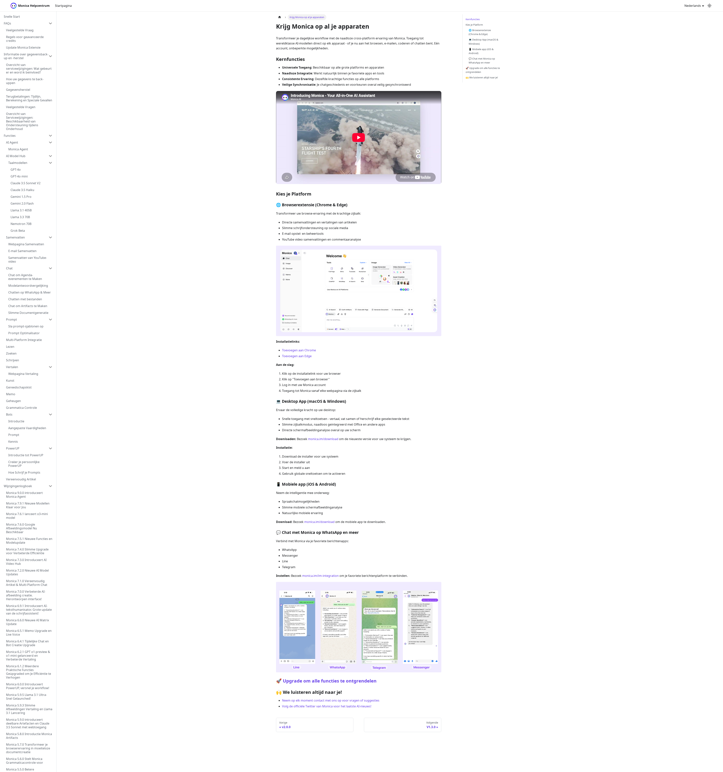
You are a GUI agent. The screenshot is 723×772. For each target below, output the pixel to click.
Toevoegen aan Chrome (299, 350)
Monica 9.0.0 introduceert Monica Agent (24, 495)
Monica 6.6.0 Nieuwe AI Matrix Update (27, 622)
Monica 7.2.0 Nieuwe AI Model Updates (27, 572)
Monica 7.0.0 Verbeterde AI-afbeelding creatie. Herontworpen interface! (25, 595)
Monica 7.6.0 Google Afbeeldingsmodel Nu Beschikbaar (21, 528)
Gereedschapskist (19, 387)
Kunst (10, 380)
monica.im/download (323, 439)
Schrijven (12, 360)
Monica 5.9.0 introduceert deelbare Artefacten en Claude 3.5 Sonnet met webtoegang (27, 723)
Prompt (11, 319)
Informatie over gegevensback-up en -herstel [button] (26, 56)
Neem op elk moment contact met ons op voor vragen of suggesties (330, 700)
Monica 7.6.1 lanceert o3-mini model (27, 516)
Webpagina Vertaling (23, 374)
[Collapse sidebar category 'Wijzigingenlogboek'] (50, 486)
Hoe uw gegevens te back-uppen (24, 81)
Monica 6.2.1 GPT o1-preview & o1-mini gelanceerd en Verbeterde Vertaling (28, 655)
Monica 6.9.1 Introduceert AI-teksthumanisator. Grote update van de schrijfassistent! (29, 609)
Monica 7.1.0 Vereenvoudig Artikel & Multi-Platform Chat (26, 583)
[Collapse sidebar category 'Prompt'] (50, 319)
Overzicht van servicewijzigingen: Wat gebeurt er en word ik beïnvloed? (29, 68)
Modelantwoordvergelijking (28, 286)
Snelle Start (12, 17)
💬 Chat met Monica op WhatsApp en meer (482, 60)
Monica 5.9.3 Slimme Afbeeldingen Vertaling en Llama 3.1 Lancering (29, 709)
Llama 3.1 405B (21, 210)
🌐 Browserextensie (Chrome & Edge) (480, 32)
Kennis (13, 442)
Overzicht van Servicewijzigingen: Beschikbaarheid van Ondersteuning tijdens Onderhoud (22, 121)
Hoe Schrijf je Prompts (24, 472)
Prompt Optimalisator (24, 333)
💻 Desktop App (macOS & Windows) (483, 41)
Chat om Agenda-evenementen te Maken (25, 277)
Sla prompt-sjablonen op (25, 326)
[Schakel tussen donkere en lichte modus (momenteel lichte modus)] (709, 6)
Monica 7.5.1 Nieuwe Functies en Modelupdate (29, 541)
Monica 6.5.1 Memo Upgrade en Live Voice (29, 633)
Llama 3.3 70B (20, 217)
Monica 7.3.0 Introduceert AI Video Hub (26, 562)
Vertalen (12, 367)
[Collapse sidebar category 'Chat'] (50, 268)
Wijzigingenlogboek (18, 486)
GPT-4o (16, 169)
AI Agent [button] (12, 142)
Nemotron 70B (21, 224)
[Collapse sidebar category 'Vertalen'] (50, 367)
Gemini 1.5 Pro (21, 197)
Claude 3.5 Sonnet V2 (25, 183)
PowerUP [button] (12, 448)
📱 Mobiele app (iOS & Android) (481, 51)
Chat (9, 268)
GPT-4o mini (19, 176)
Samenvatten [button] (15, 237)
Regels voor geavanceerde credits (25, 39)
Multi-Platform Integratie (24, 340)
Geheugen (13, 401)
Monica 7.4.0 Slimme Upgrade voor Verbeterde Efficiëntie (27, 551)
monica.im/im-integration (320, 576)
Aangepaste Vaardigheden (27, 428)
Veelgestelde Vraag (20, 30)
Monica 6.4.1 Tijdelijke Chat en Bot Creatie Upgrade (27, 643)
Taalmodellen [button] (17, 163)
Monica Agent (18, 149)
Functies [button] (10, 136)
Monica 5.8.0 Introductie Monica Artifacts (29, 736)
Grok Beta (18, 231)
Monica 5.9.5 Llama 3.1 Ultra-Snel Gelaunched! (26, 697)
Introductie (16, 421)
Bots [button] (9, 414)
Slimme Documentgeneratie (28, 313)
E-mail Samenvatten (22, 251)
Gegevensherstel (18, 90)
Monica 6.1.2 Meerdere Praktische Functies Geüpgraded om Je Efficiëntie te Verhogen (28, 672)
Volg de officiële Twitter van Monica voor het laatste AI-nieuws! (326, 706)
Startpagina (63, 6)
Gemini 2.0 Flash (22, 203)
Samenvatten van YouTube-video (27, 260)
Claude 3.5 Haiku (22, 190)
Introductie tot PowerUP (25, 455)
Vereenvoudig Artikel (21, 479)
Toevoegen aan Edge (297, 356)
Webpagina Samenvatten (26, 244)
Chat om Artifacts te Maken (27, 306)
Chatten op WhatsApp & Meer (29, 292)
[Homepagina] (279, 17)
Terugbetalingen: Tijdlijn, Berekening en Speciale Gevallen (29, 98)
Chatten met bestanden (25, 299)
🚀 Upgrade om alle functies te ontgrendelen (326, 681)
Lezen (10, 347)
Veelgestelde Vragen (20, 107)
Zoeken (11, 353)
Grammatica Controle (21, 408)
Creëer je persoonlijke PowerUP (24, 464)
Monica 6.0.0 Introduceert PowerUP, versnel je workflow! (27, 686)
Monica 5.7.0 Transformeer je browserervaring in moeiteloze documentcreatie (28, 748)
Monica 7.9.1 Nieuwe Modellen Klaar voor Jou (28, 505)
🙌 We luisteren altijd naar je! (482, 77)
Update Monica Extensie (23, 47)
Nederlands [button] (692, 6)
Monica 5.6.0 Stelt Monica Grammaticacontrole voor (24, 761)
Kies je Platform (474, 24)
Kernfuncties (473, 19)
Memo (10, 394)
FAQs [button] (7, 23)
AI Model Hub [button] (15, 156)
